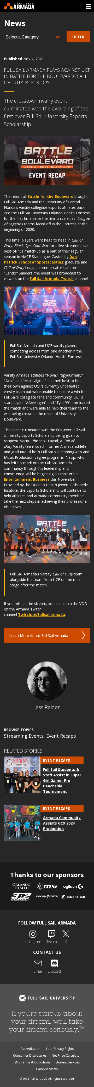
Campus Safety (47, 1069)
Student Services (68, 1062)
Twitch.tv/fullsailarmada (41, 614)
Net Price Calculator (66, 1055)
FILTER (78, 36)
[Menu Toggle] (88, 6)
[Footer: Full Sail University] (47, 998)
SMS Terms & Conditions (32, 1062)
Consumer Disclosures (29, 1055)
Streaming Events (24, 736)
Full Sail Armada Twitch (52, 278)
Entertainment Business (27, 479)
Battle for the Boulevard (50, 196)
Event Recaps (61, 736)
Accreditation (30, 1048)
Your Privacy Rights (60, 1048)
